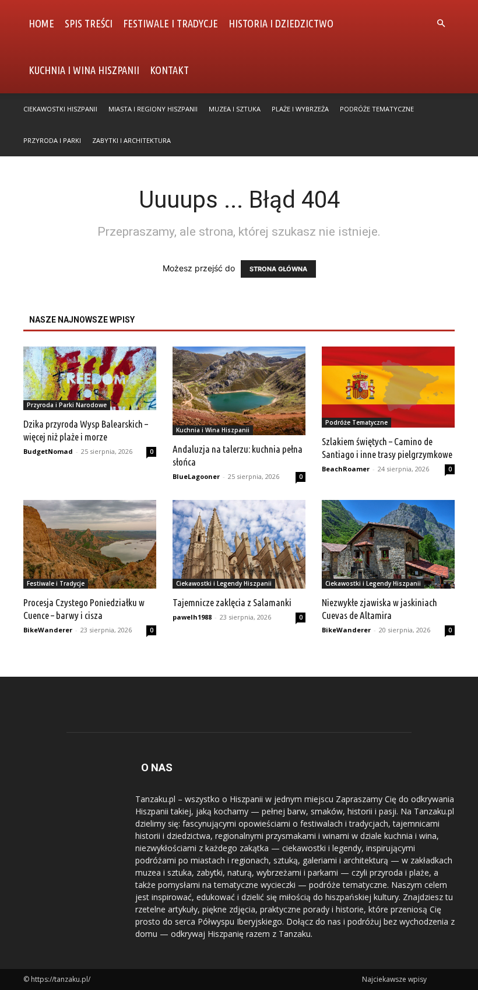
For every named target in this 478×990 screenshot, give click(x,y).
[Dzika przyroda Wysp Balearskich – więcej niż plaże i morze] (89, 378)
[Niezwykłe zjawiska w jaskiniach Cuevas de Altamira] (388, 544)
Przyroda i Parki (52, 140)
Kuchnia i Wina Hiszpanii (84, 70)
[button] (441, 23)
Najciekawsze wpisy (394, 979)
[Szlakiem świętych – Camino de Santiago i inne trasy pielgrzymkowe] (388, 387)
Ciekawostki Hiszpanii (60, 108)
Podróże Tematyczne (377, 108)
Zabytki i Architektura (131, 140)
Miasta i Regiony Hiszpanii (153, 108)
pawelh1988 (192, 617)
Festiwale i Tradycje (170, 23)
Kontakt (169, 70)
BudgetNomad (48, 451)
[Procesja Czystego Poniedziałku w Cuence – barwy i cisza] (89, 544)
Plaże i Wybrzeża (300, 108)
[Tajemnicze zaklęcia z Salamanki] (239, 544)
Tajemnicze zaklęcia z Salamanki (232, 602)
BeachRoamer (346, 468)
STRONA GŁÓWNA (278, 269)
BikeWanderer (47, 629)
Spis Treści (89, 23)
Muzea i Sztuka (235, 108)
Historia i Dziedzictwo (281, 23)
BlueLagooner (196, 476)
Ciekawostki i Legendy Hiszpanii (224, 583)
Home (41, 23)
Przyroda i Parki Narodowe (67, 405)
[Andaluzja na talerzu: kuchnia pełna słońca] (239, 391)
